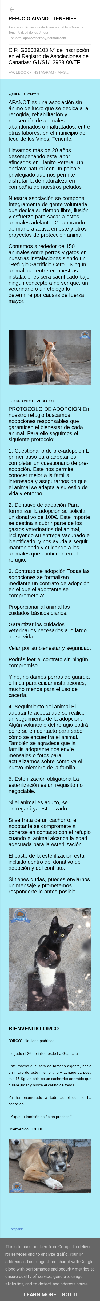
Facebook (19, 72)
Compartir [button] (16, 1229)
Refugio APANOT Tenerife (43, 18)
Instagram (43, 72)
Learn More (40, 1294)
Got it (70, 1294)
